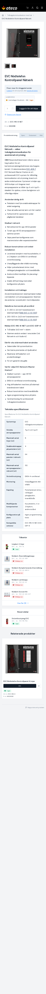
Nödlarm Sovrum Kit (19, 592)
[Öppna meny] (42, 8)
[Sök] (37, 8)
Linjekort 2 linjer (18, 544)
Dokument (32, 135)
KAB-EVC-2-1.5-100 (28, 320)
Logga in (9, 91)
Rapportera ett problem (36, 708)
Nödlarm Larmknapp (20, 580)
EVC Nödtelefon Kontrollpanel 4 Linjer (19, 681)
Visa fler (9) (21, 603)
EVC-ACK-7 (31, 169)
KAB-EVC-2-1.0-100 (28, 313)
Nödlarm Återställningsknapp (23, 556)
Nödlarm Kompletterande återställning (27, 568)
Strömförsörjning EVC (20, 618)
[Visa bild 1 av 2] (7, 66)
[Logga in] (32, 8)
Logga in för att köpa (28, 108)
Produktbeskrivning (10, 135)
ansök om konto (32, 91)
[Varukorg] (27, 8)
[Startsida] (3, 15)
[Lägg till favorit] (39, 686)
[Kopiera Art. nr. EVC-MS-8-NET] (24, 122)
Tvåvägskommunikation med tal (19, 15)
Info (20, 686)
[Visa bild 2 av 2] (13, 66)
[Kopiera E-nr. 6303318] (17, 126)
